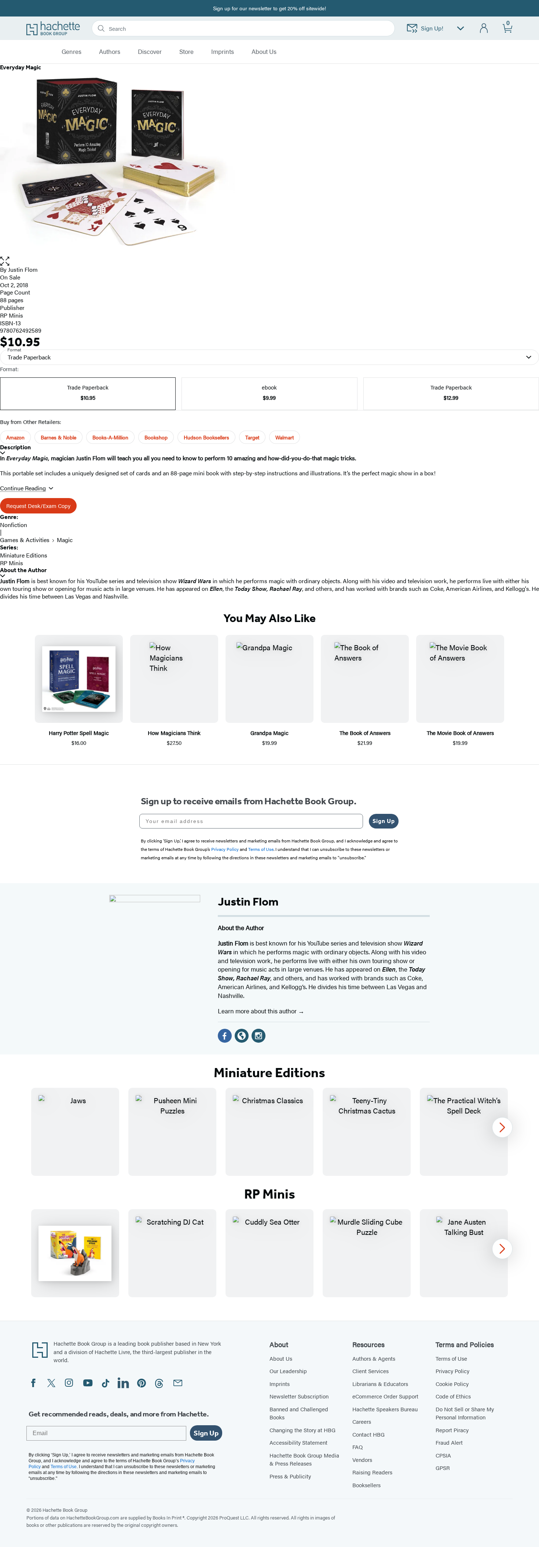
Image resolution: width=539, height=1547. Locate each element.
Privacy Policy (452, 1371)
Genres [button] (71, 52)
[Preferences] (460, 28)
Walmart (284, 437)
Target (252, 437)
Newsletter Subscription (299, 1396)
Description (15, 447)
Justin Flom (23, 269)
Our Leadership (288, 1371)
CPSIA (443, 1455)
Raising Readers (372, 1472)
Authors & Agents (373, 1358)
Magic (65, 539)
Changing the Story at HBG (303, 1430)
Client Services (370, 1371)
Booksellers (366, 1485)
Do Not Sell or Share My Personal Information (465, 1413)
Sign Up (384, 821)
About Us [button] (264, 52)
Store (186, 52)
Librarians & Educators (380, 1383)
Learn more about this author (258, 1010)
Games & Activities (25, 539)
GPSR (443, 1467)
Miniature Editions (23, 555)
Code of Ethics (453, 1396)
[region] (269, 1132)
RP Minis (11, 315)
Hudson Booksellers (206, 437)
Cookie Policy (452, 1383)
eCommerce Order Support (385, 1396)
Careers (361, 1421)
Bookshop (156, 437)
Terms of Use (451, 1358)
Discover (150, 52)
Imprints (222, 52)
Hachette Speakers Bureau (385, 1409)
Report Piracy (452, 1430)
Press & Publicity (290, 1476)
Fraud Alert (449, 1442)
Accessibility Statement (298, 1442)
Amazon (15, 437)
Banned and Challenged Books (299, 1413)
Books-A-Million (110, 437)
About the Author (23, 570)
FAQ (357, 1447)
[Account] (484, 28)
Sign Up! (432, 28)
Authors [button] (109, 52)
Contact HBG (368, 1434)
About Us (281, 1358)
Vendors (362, 1459)
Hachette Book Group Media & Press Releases (304, 1459)
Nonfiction (13, 524)
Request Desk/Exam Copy (38, 505)
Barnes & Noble (58, 437)
